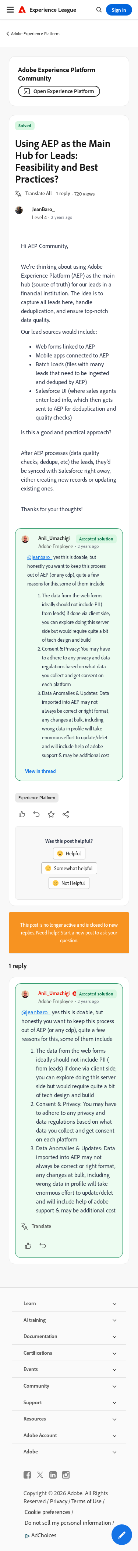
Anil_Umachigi (54, 538)
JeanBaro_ (43, 209)
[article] (69, 1120)
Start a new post (77, 932)
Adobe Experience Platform (35, 33)
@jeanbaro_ (39, 557)
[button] (38, 193)
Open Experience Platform (63, 91)
